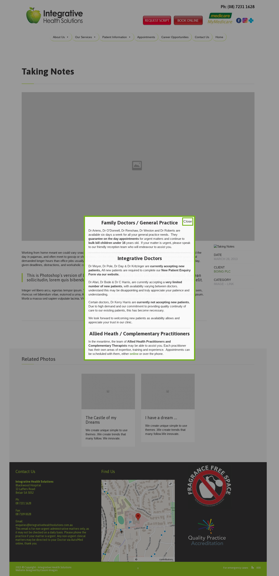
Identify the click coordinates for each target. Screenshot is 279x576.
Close (187, 221)
